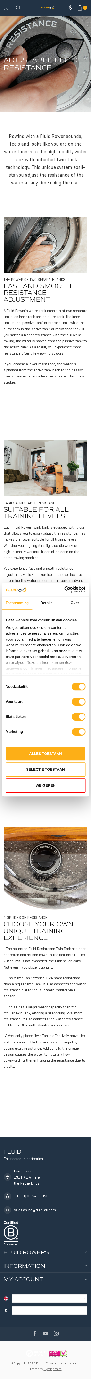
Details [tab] (46, 603)
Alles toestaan (45, 754)
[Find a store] (70, 8)
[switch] (78, 702)
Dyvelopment (53, 1369)
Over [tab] (75, 603)
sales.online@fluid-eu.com (35, 1210)
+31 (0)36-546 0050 (31, 1196)
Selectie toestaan (45, 769)
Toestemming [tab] (17, 603)
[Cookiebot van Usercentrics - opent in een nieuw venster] (64, 589)
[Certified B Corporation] (11, 1232)
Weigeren (46, 785)
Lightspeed (70, 1363)
